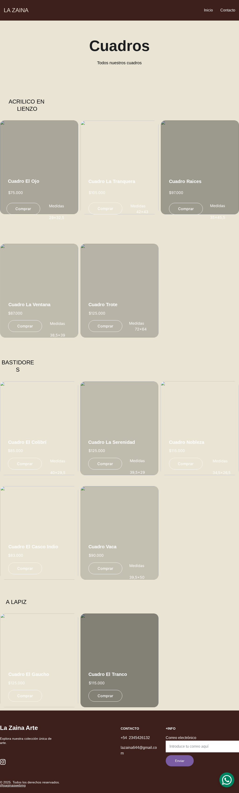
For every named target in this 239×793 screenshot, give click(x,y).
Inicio (208, 10)
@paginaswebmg (13, 785)
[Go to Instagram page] (3, 762)
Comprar (105, 208)
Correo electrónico (181, 738)
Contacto (227, 10)
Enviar (179, 761)
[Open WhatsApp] (226, 779)
